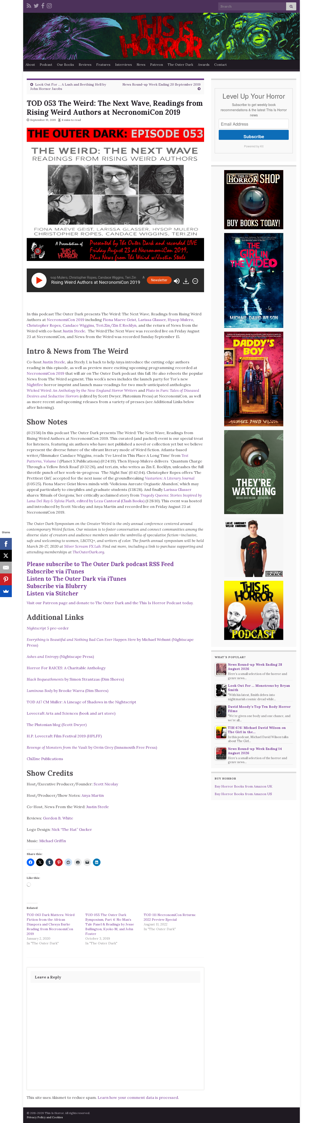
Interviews (123, 64)
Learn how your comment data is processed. (138, 1097)
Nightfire (35, 384)
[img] (195, 281)
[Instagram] (49, 5)
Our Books (65, 64)
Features (103, 64)
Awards (204, 64)
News (141, 64)
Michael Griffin (52, 840)
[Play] (40, 280)
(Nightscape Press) (60, 656)
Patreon (156, 64)
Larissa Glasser (152, 319)
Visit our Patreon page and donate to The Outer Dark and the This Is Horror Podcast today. (110, 602)
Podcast (46, 64)
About (30, 64)
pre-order (48, 628)
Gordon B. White (58, 818)
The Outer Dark (180, 64)
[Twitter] (36, 5)
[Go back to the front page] (161, 36)
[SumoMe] (6, 591)
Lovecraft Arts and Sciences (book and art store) (71, 713)
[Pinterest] (6, 579)
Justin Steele (74, 331)
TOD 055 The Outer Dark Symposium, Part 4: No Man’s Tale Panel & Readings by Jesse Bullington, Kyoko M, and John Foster (109, 924)
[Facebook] (42, 5)
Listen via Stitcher (52, 593)
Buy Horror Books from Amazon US (243, 794)
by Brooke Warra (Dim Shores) (67, 690)
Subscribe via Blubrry (57, 586)
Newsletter (159, 280)
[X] (6, 556)
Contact (220, 64)
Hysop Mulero (180, 319)
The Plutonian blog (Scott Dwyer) (57, 724)
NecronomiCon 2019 (65, 319)
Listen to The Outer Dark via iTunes (76, 578)
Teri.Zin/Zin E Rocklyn (116, 325)
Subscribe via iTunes (55, 571)
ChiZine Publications (45, 758)
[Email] (6, 567)
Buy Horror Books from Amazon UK (243, 786)
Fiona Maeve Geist (119, 319)
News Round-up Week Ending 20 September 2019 (161, 84)
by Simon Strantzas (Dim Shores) (75, 679)
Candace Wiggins (78, 325)
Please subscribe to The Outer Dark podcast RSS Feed (100, 564)
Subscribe (254, 136)
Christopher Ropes (44, 325)
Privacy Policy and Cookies (45, 1117)
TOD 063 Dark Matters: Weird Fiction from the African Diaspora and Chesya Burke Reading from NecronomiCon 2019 (50, 924)
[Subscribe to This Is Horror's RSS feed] (29, 5)
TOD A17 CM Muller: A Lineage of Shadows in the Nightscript (81, 702)
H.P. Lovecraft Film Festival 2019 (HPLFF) (64, 736)
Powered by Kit (253, 146)
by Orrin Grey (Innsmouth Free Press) (92, 747)
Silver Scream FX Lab (82, 546)
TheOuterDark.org (88, 552)
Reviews (85, 64)
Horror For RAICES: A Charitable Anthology (66, 667)
